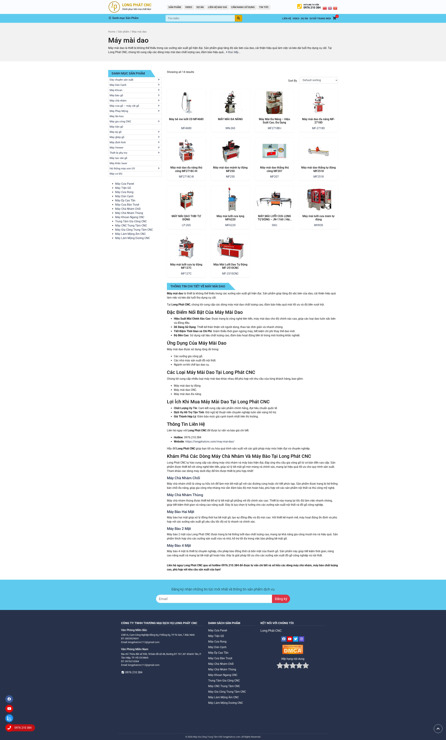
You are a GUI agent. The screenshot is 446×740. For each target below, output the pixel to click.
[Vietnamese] (335, 8)
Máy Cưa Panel (124, 183)
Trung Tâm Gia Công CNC (131, 221)
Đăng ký (281, 599)
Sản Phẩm (174, 7)
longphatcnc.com (231, 736)
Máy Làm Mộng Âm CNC (130, 234)
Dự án (200, 7)
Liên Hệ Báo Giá (217, 7)
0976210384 (132, 661)
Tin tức (263, 7)
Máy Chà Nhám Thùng (129, 213)
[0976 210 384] (9, 727)
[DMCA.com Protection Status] (292, 649)
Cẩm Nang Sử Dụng (243, 7)
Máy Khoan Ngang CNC (129, 217)
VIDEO (188, 7)
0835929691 (132, 638)
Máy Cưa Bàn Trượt (127, 204)
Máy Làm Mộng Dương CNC (132, 238)
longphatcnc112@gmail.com (143, 642)
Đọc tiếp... (234, 52)
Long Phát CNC (271, 630)
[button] (137, 18)
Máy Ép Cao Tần (125, 200)
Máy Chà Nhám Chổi (128, 208)
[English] (330, 8)
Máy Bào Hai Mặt (180, 512)
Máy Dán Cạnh (124, 196)
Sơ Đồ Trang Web (320, 18)
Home (111, 31)
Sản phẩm (123, 31)
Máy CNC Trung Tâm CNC (131, 225)
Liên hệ (286, 18)
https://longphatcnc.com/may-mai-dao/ (209, 441)
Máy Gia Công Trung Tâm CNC (134, 229)
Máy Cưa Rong (124, 192)
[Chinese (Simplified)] (325, 8)
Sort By (292, 80)
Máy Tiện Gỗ (123, 188)
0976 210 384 (312, 7)
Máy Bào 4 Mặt (179, 545)
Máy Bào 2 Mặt (179, 529)
